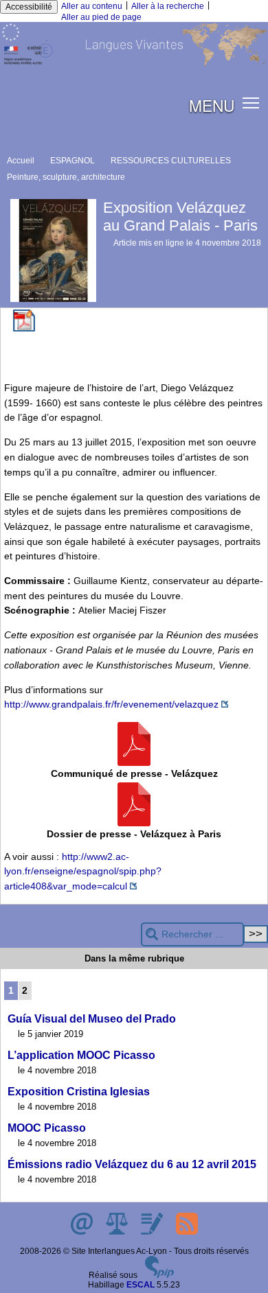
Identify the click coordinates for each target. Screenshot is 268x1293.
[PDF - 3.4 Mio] (134, 822)
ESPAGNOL (72, 160)
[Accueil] (134, 64)
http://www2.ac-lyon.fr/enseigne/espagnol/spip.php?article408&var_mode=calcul (82, 871)
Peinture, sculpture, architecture (66, 177)
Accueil (20, 160)
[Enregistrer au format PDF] (24, 329)
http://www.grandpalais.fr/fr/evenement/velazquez (111, 704)
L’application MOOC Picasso (81, 1055)
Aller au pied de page (101, 17)
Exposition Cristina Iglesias (79, 1091)
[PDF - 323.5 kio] (134, 762)
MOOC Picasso (47, 1128)
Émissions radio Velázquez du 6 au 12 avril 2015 (132, 1164)
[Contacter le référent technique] (82, 1232)
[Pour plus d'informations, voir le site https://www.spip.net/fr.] (159, 1275)
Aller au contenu (91, 6)
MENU (211, 105)
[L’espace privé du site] (152, 1232)
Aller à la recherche (167, 6)
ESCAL (140, 1285)
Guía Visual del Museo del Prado (92, 1019)
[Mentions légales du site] (117, 1232)
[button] (251, 103)
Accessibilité (28, 7)
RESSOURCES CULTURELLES (171, 160)
